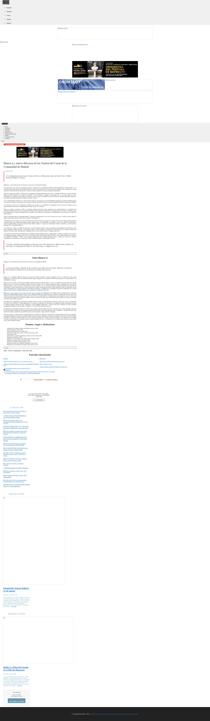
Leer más (14, 606)
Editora (7, 135)
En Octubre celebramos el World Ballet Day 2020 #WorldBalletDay (22, 373)
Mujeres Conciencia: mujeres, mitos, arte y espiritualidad (15, 476)
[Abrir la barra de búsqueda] (3, 141)
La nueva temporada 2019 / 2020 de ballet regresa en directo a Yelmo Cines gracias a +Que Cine (30, 371)
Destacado (7, 128)
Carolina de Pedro (9, 137)
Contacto (7, 138)
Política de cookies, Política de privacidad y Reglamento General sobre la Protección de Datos (114, 714)
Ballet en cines (8, 132)
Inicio (6, 126)
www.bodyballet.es (39, 400)
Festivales (7, 131)
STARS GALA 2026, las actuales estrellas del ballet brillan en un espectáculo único (16, 485)
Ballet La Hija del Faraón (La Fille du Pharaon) (15, 668)
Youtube (9, 19)
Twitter (8, 15)
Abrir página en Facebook (16, 701)
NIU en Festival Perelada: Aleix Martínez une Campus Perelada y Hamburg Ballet (15, 449)
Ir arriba (6, 253)
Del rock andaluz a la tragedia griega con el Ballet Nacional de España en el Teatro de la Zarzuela (15, 439)
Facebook (9, 11)
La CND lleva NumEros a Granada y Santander (15, 468)
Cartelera (7, 129)
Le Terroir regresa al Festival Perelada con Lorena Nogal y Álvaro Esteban (14, 416)
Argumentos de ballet (10, 134)
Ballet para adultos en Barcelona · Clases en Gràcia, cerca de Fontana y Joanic (15, 459)
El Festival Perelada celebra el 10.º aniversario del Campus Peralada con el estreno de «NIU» (15, 427)
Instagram (9, 7)
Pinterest (9, 23)
